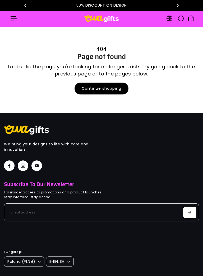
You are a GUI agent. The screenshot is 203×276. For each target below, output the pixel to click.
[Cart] (191, 18)
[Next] (177, 5)
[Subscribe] (190, 212)
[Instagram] (23, 165)
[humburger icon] (14, 19)
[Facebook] (9, 165)
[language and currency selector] (169, 18)
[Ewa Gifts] (101, 19)
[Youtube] (36, 165)
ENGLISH (56, 261)
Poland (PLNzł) (21, 261)
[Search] (181, 18)
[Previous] (25, 5)
